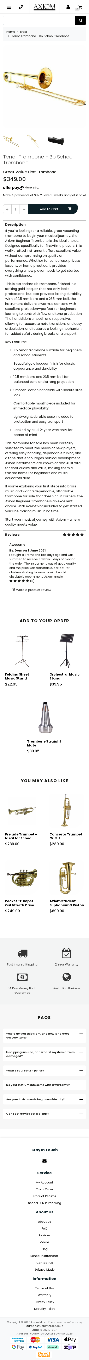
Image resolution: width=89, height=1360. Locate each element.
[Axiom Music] (44, 6)
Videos (44, 1242)
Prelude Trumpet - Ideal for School (21, 836)
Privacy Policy (44, 1302)
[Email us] (44, 1161)
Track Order (44, 1189)
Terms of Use (44, 1288)
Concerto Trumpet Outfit (65, 836)
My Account (44, 1182)
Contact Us (44, 1263)
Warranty (44, 1295)
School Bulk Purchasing (44, 1203)
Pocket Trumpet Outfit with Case (19, 903)
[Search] (80, 20)
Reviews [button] (12, 534)
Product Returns (44, 1196)
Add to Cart (49, 209)
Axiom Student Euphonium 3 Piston (66, 903)
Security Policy (44, 1309)
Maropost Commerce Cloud (44, 1326)
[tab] (44, 373)
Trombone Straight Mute (44, 743)
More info (31, 187)
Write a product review (33, 590)
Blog (45, 1249)
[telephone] (21, 7)
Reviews (44, 1235)
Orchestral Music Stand (64, 676)
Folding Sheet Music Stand (17, 676)
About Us (44, 1222)
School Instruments (44, 1256)
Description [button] (15, 224)
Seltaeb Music (45, 1269)
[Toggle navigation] (9, 6)
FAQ (44, 1228)
